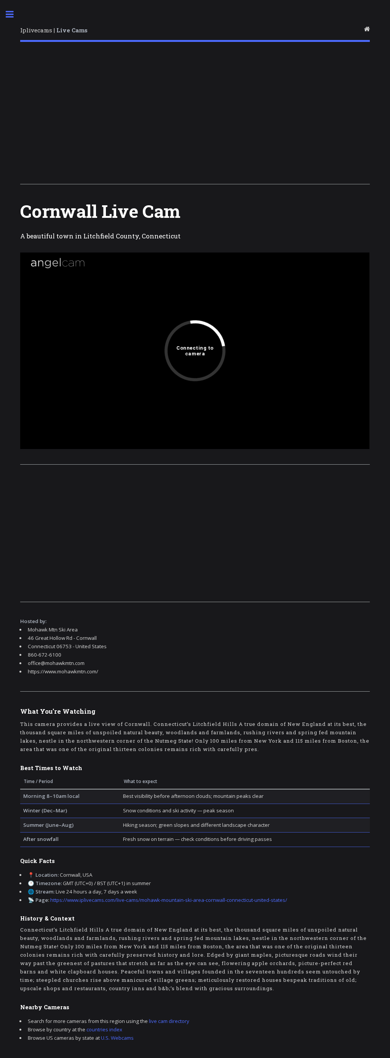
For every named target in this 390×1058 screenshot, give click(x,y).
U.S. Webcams (117, 1037)
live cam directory (169, 1021)
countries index (104, 1029)
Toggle (13, 14)
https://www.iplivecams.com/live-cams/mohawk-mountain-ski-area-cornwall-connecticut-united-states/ (168, 900)
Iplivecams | (54, 30)
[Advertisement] (194, 115)
